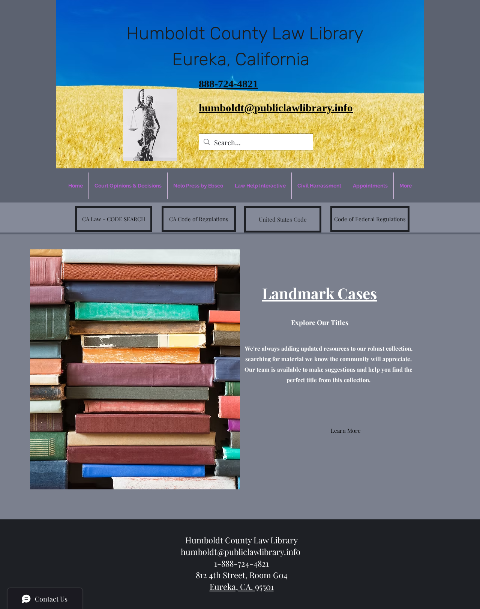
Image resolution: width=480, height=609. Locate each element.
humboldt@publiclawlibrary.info (240, 551)
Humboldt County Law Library (244, 33)
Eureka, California (245, 59)
